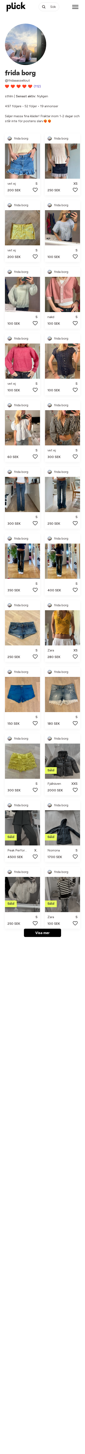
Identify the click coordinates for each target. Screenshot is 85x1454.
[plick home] (16, 7)
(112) (37, 86)
